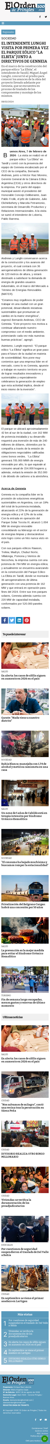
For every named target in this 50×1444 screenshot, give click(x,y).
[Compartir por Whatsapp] (44, 1439)
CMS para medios (33, 1441)
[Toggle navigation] (3, 23)
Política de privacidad (39, 1436)
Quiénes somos (41, 1431)
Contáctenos (37, 1428)
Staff (46, 1428)
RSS (38, 1433)
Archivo (45, 1433)
